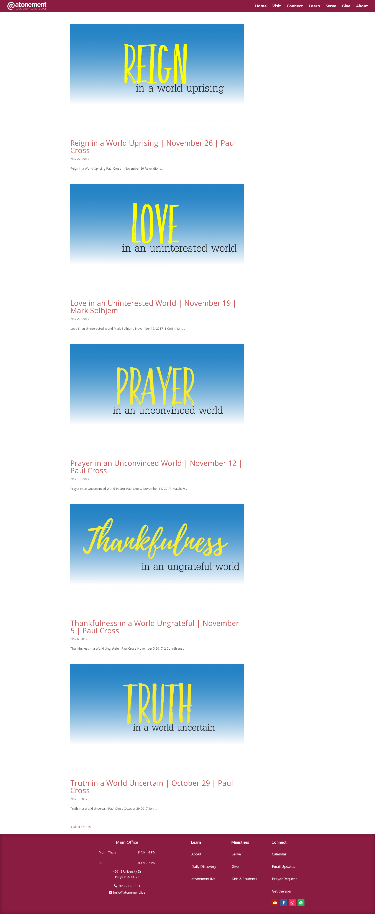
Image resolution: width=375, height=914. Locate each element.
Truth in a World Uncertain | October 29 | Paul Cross (151, 786)
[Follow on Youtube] (274, 902)
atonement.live (203, 878)
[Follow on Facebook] (283, 902)
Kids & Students (244, 878)
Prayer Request (284, 878)
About (362, 6)
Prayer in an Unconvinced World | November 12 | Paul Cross (156, 466)
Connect (295, 6)
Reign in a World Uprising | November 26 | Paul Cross (153, 146)
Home (261, 6)
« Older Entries (80, 827)
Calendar (279, 854)
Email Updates (283, 866)
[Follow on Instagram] (292, 902)
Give (346, 6)
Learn (314, 6)
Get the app (281, 891)
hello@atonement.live (129, 892)
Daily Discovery (203, 866)
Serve (331, 6)
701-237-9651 (129, 886)
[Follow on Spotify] (301, 902)
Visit (276, 6)
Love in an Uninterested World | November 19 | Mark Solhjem (153, 306)
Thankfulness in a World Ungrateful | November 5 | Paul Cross (154, 627)
